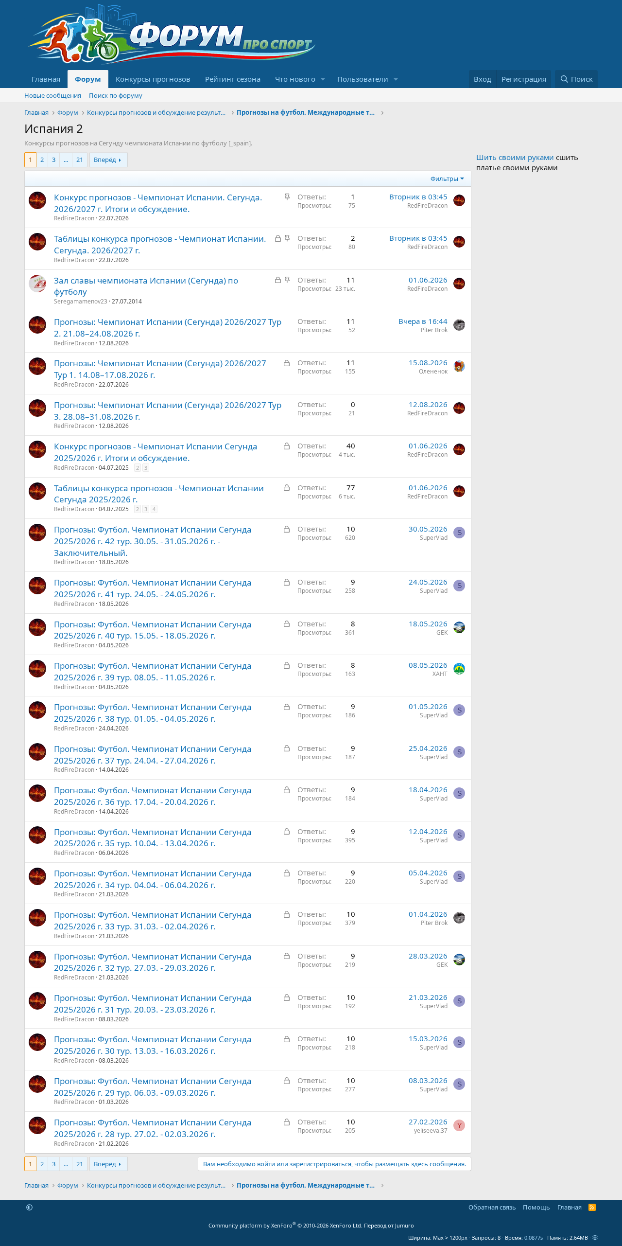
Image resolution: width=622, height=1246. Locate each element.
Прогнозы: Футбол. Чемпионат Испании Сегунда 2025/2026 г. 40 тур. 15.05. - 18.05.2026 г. (153, 630)
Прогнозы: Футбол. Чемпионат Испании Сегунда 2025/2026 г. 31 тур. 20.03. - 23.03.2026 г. (153, 1003)
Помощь (536, 1207)
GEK (442, 632)
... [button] (66, 159)
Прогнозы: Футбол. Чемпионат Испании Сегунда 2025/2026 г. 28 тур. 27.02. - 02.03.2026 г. (153, 1128)
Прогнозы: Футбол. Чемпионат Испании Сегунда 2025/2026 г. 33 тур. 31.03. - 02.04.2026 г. (153, 920)
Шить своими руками (515, 157)
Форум (88, 79)
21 (79, 159)
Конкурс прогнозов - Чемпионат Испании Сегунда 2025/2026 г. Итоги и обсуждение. (156, 452)
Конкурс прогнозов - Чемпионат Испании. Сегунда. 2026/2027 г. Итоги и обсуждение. (158, 203)
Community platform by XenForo (285, 1225)
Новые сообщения (52, 95)
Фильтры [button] (444, 178)
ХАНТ (440, 674)
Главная (46, 79)
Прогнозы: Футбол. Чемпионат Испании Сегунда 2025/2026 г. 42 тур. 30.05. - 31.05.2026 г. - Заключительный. (153, 541)
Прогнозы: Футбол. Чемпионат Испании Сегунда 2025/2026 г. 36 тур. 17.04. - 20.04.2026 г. (153, 795)
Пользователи (362, 79)
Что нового (295, 79)
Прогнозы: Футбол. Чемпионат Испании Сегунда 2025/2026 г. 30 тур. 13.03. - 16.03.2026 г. (153, 1044)
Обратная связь (492, 1207)
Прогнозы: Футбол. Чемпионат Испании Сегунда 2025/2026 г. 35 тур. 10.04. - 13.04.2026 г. (153, 837)
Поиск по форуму (115, 95)
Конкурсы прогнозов (153, 79)
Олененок (433, 371)
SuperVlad (434, 538)
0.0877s (533, 1237)
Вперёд (105, 159)
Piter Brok (434, 330)
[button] (323, 79)
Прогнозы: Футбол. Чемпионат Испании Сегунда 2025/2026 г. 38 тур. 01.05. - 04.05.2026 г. (153, 712)
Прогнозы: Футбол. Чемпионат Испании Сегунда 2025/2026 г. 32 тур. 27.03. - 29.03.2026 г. (153, 962)
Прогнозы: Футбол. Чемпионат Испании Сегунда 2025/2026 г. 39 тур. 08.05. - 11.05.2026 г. (153, 671)
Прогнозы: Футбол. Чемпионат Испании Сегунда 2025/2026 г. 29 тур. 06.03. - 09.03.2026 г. (153, 1086)
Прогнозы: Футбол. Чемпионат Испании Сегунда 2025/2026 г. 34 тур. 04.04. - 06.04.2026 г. (153, 879)
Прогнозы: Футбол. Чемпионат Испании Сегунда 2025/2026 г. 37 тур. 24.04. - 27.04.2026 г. (153, 754)
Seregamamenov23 (80, 301)
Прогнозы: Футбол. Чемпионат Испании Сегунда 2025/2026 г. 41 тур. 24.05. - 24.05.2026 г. (153, 588)
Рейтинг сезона (232, 79)
